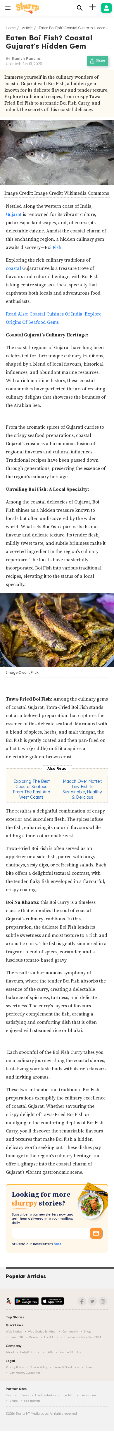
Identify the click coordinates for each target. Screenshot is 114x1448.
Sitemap (90, 1367)
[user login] (106, 8)
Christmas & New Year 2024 (83, 1337)
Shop (87, 1331)
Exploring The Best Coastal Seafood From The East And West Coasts (31, 789)
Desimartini (88, 1395)
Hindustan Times (17, 1395)
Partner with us (70, 1352)
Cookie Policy (38, 1367)
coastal (14, 268)
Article (27, 28)
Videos (33, 1337)
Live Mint (68, 1395)
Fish (57, 247)
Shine (14, 1401)
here (57, 1244)
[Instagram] (103, 1301)
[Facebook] (81, 1301)
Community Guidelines (25, 1373)
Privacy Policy (15, 1367)
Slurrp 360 (16, 1337)
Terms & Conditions (66, 1367)
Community (70, 1331)
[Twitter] (92, 1301)
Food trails (51, 1337)
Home (10, 28)
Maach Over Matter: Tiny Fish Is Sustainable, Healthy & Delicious (82, 789)
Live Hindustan (45, 1395)
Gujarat (14, 214)
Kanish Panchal (27, 58)
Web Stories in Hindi (42, 1331)
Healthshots (32, 1401)
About (10, 1352)
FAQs (49, 1352)
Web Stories (14, 1331)
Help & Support (30, 1352)
